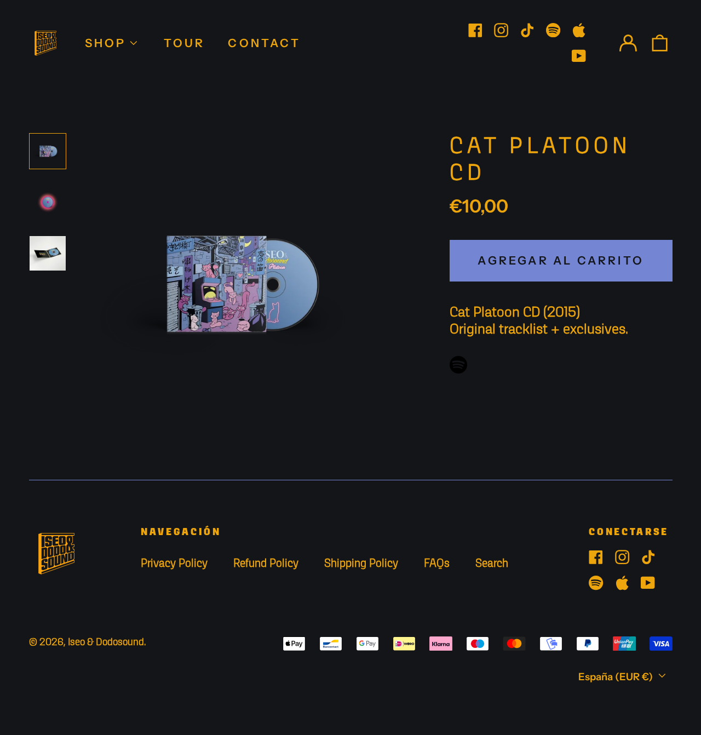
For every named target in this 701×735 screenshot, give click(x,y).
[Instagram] (501, 30)
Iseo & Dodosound (106, 642)
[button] (659, 43)
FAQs (437, 564)
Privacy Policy (174, 564)
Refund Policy (265, 564)
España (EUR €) (616, 676)
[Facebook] (475, 30)
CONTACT (264, 43)
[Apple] (579, 30)
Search (491, 564)
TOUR (184, 43)
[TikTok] (527, 30)
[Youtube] (579, 56)
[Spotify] (553, 30)
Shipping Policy (361, 564)
